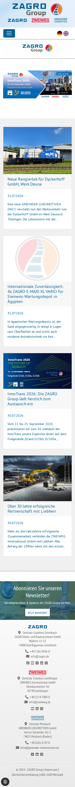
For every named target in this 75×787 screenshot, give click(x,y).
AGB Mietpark (55, 774)
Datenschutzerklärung (25, 774)
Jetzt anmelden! (37, 612)
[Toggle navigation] (9, 33)
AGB (43, 774)
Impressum (51, 769)
